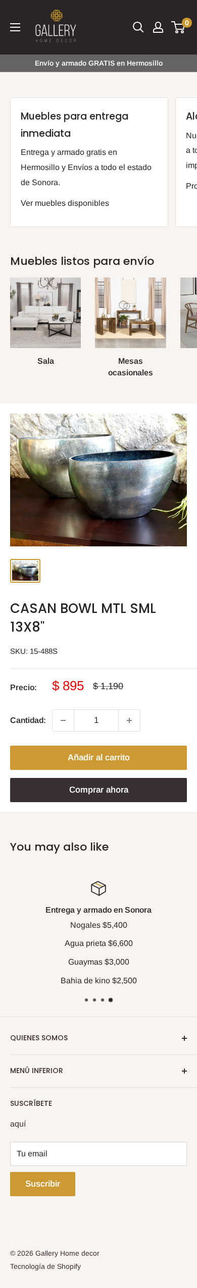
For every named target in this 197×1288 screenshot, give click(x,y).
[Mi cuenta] (158, 27)
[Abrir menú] (15, 27)
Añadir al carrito (99, 757)
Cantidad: (28, 720)
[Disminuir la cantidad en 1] (63, 720)
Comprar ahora (98, 790)
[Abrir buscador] (138, 27)
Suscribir (42, 1184)
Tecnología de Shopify (45, 1266)
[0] (178, 27)
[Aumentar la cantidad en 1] (129, 720)
